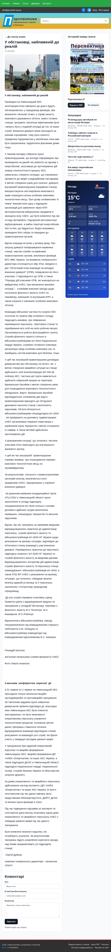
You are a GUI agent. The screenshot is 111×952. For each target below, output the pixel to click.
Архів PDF (95, 944)
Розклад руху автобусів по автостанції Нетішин (82, 121)
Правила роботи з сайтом (78, 944)
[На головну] (19, 20)
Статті (25, 3)
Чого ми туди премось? (80, 157)
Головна (6, 3)
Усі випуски (93, 105)
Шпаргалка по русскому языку (84, 146)
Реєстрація (104, 10)
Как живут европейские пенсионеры (80, 168)
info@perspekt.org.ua (11, 10)
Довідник (35, 3)
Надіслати (11, 922)
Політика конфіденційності (82, 948)
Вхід (95, 10)
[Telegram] (89, 10)
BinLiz (5, 947)
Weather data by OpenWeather (78, 294)
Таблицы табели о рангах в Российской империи (82, 134)
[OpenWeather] (100, 187)
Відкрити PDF (76, 105)
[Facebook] (83, 10)
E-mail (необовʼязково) (16, 891)
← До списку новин (15, 37)
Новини (16, 3)
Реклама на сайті (102, 948)
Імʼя (6, 882)
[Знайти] (106, 21)
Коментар (9, 901)
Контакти (47, 3)
